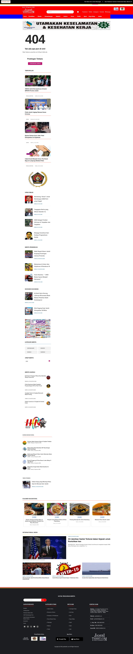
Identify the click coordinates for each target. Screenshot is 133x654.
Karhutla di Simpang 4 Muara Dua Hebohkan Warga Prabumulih (35, 376)
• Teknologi (49, 622)
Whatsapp (107, 11)
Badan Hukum (26, 618)
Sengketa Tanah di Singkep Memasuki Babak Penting (34, 393)
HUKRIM (29, 107)
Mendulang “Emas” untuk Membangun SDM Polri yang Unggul (42, 199)
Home (25, 16)
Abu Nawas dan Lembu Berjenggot (79, 1)
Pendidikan (31, 16)
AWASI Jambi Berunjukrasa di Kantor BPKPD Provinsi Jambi (36, 89)
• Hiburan (49, 625)
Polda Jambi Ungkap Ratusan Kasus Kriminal (35, 113)
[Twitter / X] (31, 626)
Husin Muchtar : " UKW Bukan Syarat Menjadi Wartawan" (41, 277)
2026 (38, 361)
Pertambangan (49, 16)
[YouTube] (34, 626)
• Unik (70, 629)
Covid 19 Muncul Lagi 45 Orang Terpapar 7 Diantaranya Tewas (65, 577)
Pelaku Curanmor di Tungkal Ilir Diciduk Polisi (34, 402)
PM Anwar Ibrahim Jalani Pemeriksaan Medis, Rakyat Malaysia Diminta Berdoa (36, 578)
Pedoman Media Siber (28, 612)
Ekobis (39, 16)
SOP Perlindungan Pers (28, 615)
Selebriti (58, 16)
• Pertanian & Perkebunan (52, 615)
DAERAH (43, 352)
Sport (85, 16)
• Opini (70, 625)
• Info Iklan (71, 612)
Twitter (90, 11)
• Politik (48, 629)
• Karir (70, 615)
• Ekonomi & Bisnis (51, 612)
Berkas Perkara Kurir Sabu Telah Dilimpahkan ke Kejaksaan (34, 136)
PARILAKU (29, 153)
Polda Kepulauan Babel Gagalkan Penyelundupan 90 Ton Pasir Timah (33, 385)
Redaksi (25, 608)
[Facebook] (24, 626)
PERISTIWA (29, 83)
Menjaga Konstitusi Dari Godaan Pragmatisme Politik (41, 235)
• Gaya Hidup (72, 619)
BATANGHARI (30, 348)
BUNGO (29, 352)
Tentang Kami (26, 610)
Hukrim (65, 16)
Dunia (72, 16)
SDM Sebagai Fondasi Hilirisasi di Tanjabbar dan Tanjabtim (42, 222)
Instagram (96, 11)
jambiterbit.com (66, 646)
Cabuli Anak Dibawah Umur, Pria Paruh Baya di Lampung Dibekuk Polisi (36, 159)
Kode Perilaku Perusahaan (29, 617)
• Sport (70, 622)
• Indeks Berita (50, 608)
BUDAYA (43, 348)
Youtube (102, 11)
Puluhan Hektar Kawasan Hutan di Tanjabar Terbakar (39, 441)
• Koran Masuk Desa (51, 619)
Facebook (85, 11)
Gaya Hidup (92, 16)
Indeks (100, 16)
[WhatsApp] (37, 626)
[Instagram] (28, 626)
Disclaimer (25, 621)
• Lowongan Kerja (72, 608)
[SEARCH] (70, 11)
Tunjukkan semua (35, 63)
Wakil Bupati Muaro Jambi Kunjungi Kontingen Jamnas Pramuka (42, 254)
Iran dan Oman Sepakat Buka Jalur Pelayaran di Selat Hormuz (95, 577)
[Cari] (43, 600)
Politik (79, 16)
